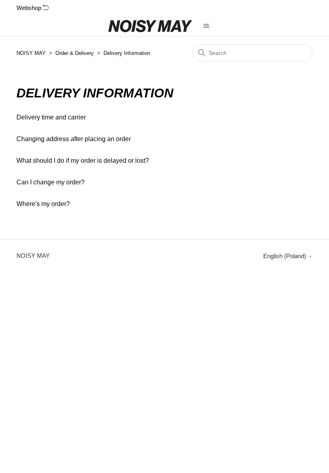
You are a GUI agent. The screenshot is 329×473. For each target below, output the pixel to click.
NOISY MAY (31, 53)
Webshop (29, 7)
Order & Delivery (74, 53)
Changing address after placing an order (73, 138)
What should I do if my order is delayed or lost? (82, 160)
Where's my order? (43, 203)
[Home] (150, 26)
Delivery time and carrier (51, 117)
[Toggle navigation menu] (206, 26)
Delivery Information (127, 53)
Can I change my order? (50, 182)
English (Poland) (285, 256)
